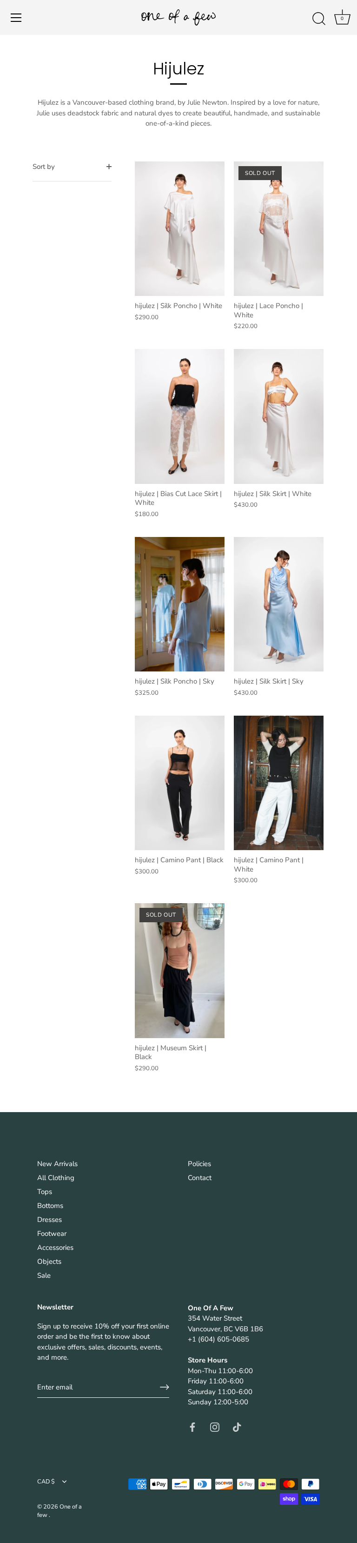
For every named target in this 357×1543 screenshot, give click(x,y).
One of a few (59, 1511)
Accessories (55, 1247)
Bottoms (50, 1205)
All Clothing (55, 1177)
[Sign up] (164, 1387)
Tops (44, 1191)
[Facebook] (192, 1426)
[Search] (319, 19)
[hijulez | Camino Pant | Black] (180, 783)
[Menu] (16, 17)
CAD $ (46, 1482)
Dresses (49, 1219)
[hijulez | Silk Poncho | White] (180, 228)
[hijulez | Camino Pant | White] (279, 783)
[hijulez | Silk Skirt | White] (279, 416)
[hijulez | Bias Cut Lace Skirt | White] (180, 416)
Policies (199, 1163)
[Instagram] (214, 1426)
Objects (49, 1261)
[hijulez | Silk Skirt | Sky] (279, 604)
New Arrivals (57, 1163)
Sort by (44, 166)
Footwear (51, 1233)
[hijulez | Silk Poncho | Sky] (180, 604)
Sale (44, 1275)
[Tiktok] (237, 1426)
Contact (200, 1177)
